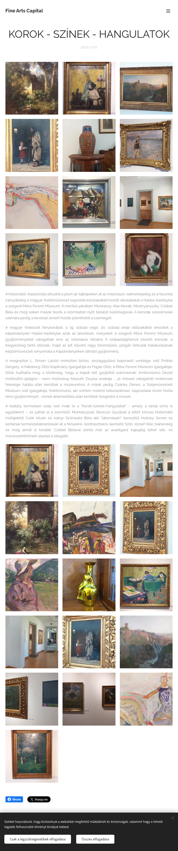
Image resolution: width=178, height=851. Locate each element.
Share (16, 799)
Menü (168, 11)
